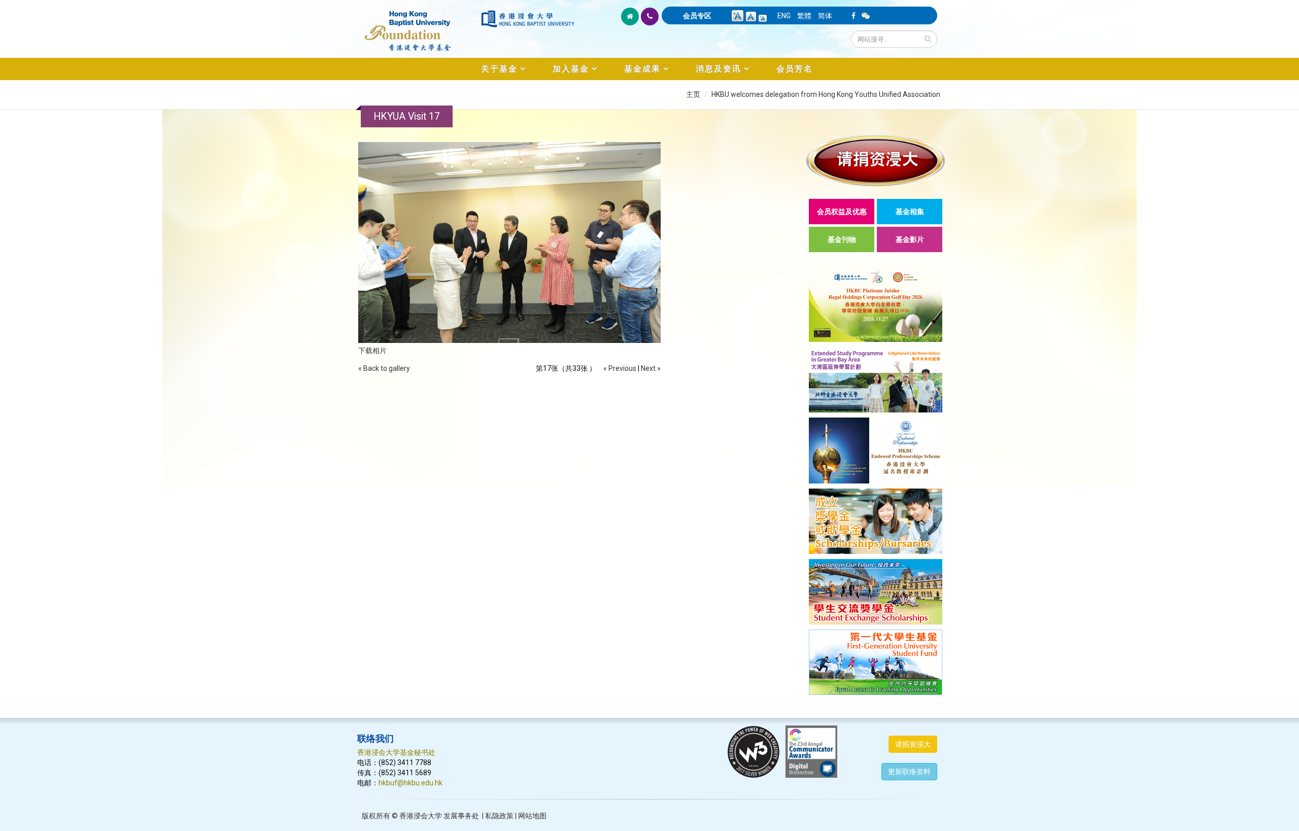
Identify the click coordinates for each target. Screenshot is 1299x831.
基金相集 (910, 211)
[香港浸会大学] (527, 18)
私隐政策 (499, 816)
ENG (784, 16)
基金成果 (642, 69)
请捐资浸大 (913, 744)
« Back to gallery (384, 368)
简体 (825, 16)
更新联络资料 (909, 772)
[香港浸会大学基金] (418, 25)
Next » (651, 368)
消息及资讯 (718, 69)
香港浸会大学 (420, 816)
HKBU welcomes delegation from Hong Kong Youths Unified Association (825, 94)
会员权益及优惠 (842, 211)
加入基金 (571, 69)
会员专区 (697, 16)
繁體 (804, 16)
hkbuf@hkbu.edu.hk (410, 783)
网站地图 (532, 816)
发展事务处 (461, 816)
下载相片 (372, 351)
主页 (693, 94)
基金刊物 (842, 239)
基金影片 (910, 239)
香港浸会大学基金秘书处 (396, 752)
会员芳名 (794, 69)
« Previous (619, 368)
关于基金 (499, 69)
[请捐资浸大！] (875, 160)
